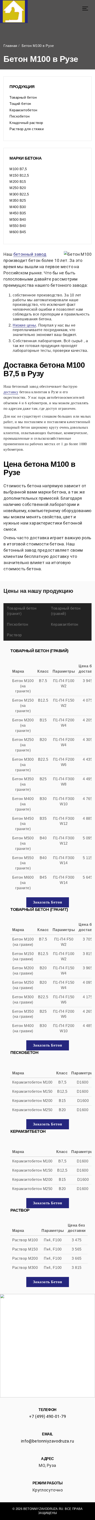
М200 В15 (17, 182)
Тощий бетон (20, 104)
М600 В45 (17, 232)
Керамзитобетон (23, 110)
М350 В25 (17, 200)
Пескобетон (19, 116)
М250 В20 (17, 188)
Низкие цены (24, 325)
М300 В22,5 (19, 194)
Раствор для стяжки (26, 129)
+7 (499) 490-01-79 (47, 1416)
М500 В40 (17, 219)
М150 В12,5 (19, 175)
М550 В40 (17, 226)
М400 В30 (17, 207)
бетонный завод (30, 254)
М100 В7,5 (18, 169)
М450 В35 (17, 213)
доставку (10, 391)
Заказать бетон (47, 902)
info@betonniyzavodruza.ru (47, 1441)
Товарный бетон (23, 97)
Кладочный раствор (26, 123)
